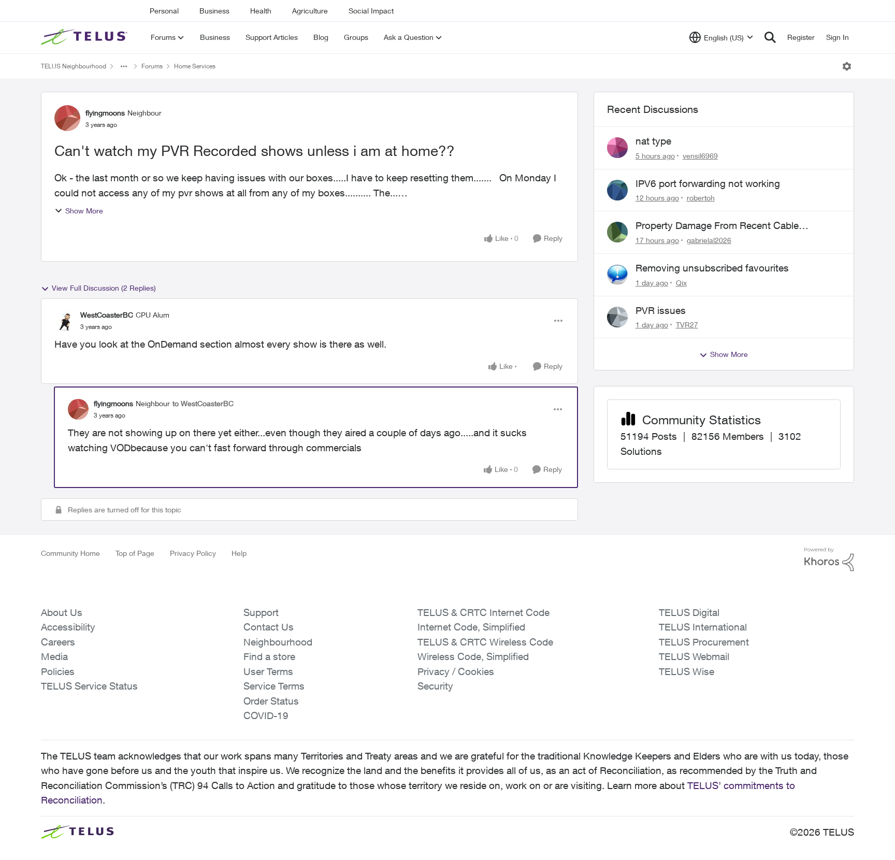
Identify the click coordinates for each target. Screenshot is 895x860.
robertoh (701, 197)
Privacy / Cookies (455, 671)
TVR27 (687, 324)
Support (261, 612)
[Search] (770, 37)
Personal (164, 10)
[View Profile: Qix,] (617, 274)
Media (54, 656)
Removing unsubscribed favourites (712, 268)
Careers (58, 642)
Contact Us (268, 627)
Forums (152, 66)
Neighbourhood (277, 642)
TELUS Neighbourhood (73, 66)
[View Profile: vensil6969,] (617, 147)
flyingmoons (105, 112)
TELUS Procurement (704, 642)
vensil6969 (700, 155)
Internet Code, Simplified (471, 627)
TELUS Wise (686, 671)
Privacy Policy (193, 553)
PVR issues (661, 310)
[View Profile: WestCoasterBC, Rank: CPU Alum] (64, 320)
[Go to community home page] (85, 37)
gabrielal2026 (709, 240)
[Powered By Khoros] (829, 559)
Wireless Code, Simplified (473, 656)
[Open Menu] (847, 66)
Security (435, 686)
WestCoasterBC (106, 314)
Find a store (269, 656)
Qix (681, 282)
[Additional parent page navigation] (124, 66)
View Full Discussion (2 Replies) (104, 287)
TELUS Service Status (89, 686)
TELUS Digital (689, 612)
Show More (84, 210)
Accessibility (68, 627)
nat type (653, 141)
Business (214, 10)
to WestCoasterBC (203, 403)
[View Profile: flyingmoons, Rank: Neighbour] (67, 118)
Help (239, 553)
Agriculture (310, 10)
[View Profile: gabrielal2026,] (617, 232)
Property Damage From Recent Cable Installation (717, 226)
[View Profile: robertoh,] (617, 190)
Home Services (194, 66)
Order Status (271, 701)
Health (260, 10)
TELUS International (703, 627)
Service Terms (274, 686)
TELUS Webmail (694, 656)
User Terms (268, 671)
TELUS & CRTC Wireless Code (485, 642)
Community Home (70, 553)
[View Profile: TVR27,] (617, 317)
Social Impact (371, 10)
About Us (61, 612)
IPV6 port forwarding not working (708, 183)
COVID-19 (265, 715)
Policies (58, 671)
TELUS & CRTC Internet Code (483, 612)
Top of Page (135, 553)
